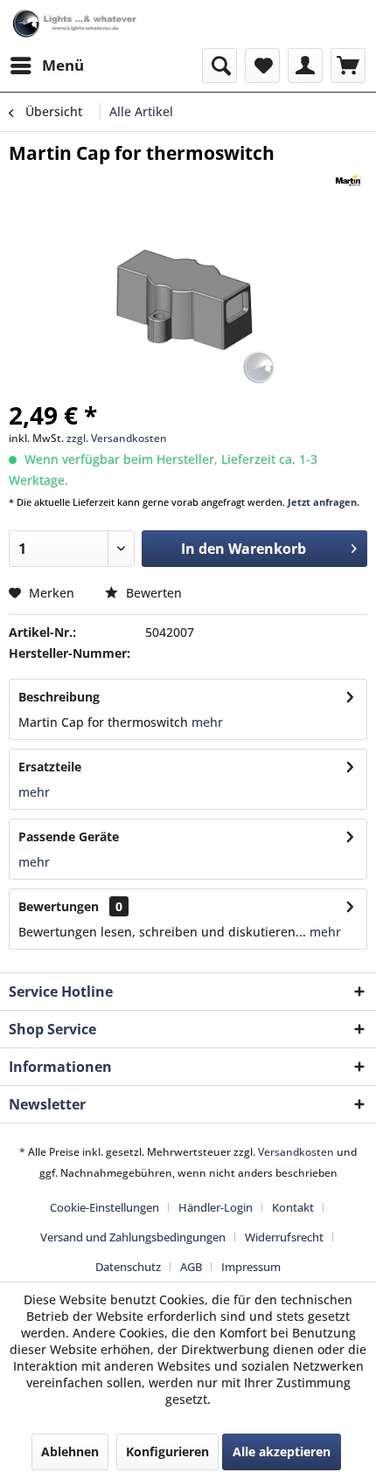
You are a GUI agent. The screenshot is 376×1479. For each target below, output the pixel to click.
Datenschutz (128, 1267)
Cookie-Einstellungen (104, 1207)
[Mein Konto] (305, 65)
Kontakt (293, 1207)
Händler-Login (215, 1207)
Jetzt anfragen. (323, 501)
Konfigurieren (167, 1451)
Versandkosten (296, 1151)
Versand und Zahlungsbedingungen (133, 1237)
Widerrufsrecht (284, 1237)
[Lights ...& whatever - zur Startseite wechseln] (76, 24)
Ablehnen (70, 1451)
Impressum (251, 1267)
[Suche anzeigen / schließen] (219, 65)
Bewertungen (58, 906)
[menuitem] (46, 65)
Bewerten (152, 592)
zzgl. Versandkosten (116, 438)
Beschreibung (59, 696)
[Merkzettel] (262, 65)
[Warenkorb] (348, 65)
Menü (63, 65)
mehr (205, 722)
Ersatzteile (49, 766)
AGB (191, 1267)
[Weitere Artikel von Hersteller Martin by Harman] (348, 180)
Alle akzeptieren (282, 1451)
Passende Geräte (68, 836)
